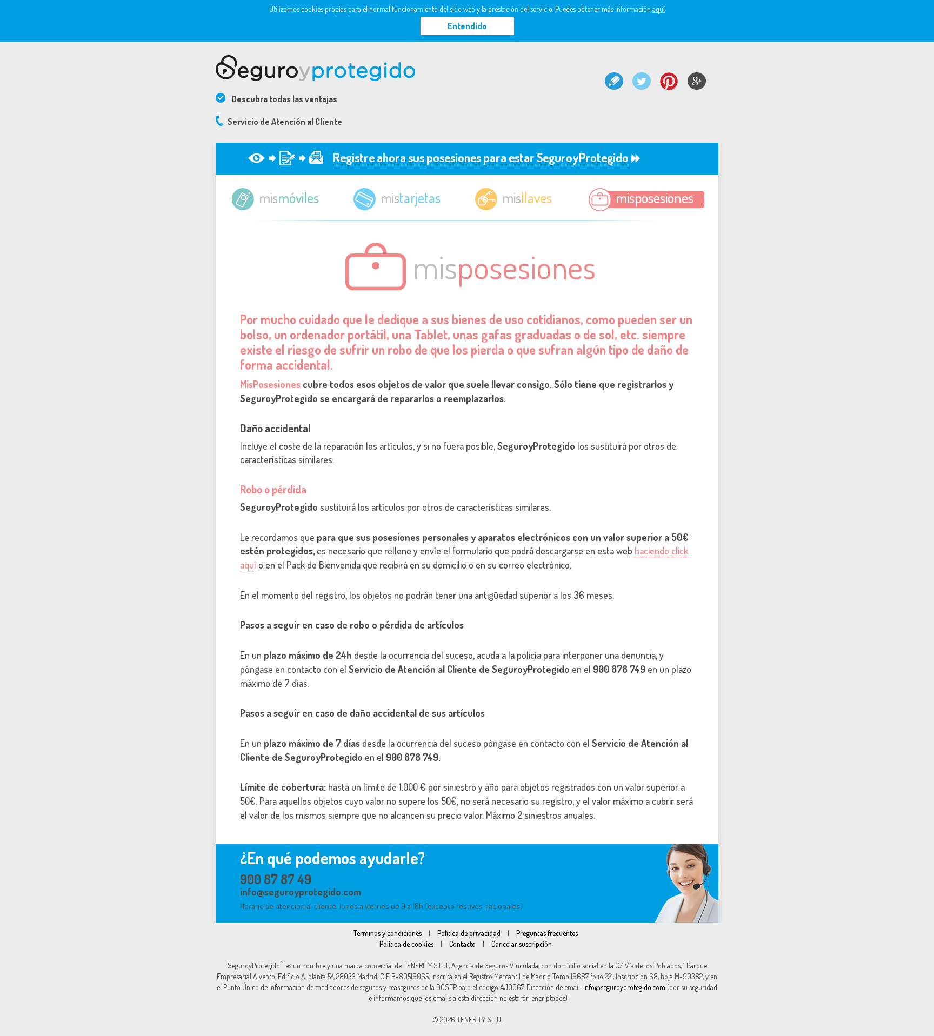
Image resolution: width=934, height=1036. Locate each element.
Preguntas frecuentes (547, 933)
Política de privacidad (469, 933)
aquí (658, 9)
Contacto (462, 943)
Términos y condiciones (387, 933)
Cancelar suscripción (521, 943)
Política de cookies (406, 943)
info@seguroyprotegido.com (300, 892)
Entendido (467, 26)
